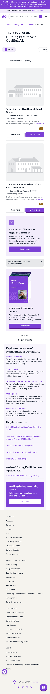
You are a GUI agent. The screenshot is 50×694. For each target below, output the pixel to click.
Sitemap (35, 682)
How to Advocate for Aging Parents (21, 452)
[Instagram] (23, 687)
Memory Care (12, 369)
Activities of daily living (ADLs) (17, 642)
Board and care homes (14, 573)
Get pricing (35, 134)
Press (8, 533)
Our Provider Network (14, 629)
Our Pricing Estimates (14, 542)
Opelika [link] (40, 25)
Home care (10, 581)
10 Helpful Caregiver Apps (17, 459)
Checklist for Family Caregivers (19, 446)
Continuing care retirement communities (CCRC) (24, 594)
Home (8, 25)
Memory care (11, 577)
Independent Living (14, 356)
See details (15, 134)
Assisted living (11, 565)
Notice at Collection (13, 656)
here (41, 6)
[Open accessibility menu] (4, 671)
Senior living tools (12, 621)
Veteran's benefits (13, 637)
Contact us (10, 525)
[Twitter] (27, 687)
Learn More (25, 249)
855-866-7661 (37, 11)
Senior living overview (14, 602)
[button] (40, 16)
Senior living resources (14, 617)
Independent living (13, 569)
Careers (9, 529)
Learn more (25, 326)
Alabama (30, 25)
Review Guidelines (13, 546)
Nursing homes (11, 598)
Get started (25, 501)
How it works (11, 625)
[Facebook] (19, 687)
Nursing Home (19, 25)
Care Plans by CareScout (15, 613)
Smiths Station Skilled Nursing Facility (22, 475)
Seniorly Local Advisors (14, 633)
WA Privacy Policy (13, 661)
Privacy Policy (11, 652)
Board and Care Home (15, 409)
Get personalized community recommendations (19, 263)
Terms (8, 669)
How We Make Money (14, 537)
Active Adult (10, 590)
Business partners (12, 554)
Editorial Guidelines (13, 550)
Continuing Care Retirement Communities (24, 381)
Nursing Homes (12, 394)
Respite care (10, 585)
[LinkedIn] (31, 687)
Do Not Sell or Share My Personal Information (23, 665)
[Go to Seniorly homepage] (14, 682)
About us (9, 521)
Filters (9, 49)
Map (45, 49)
